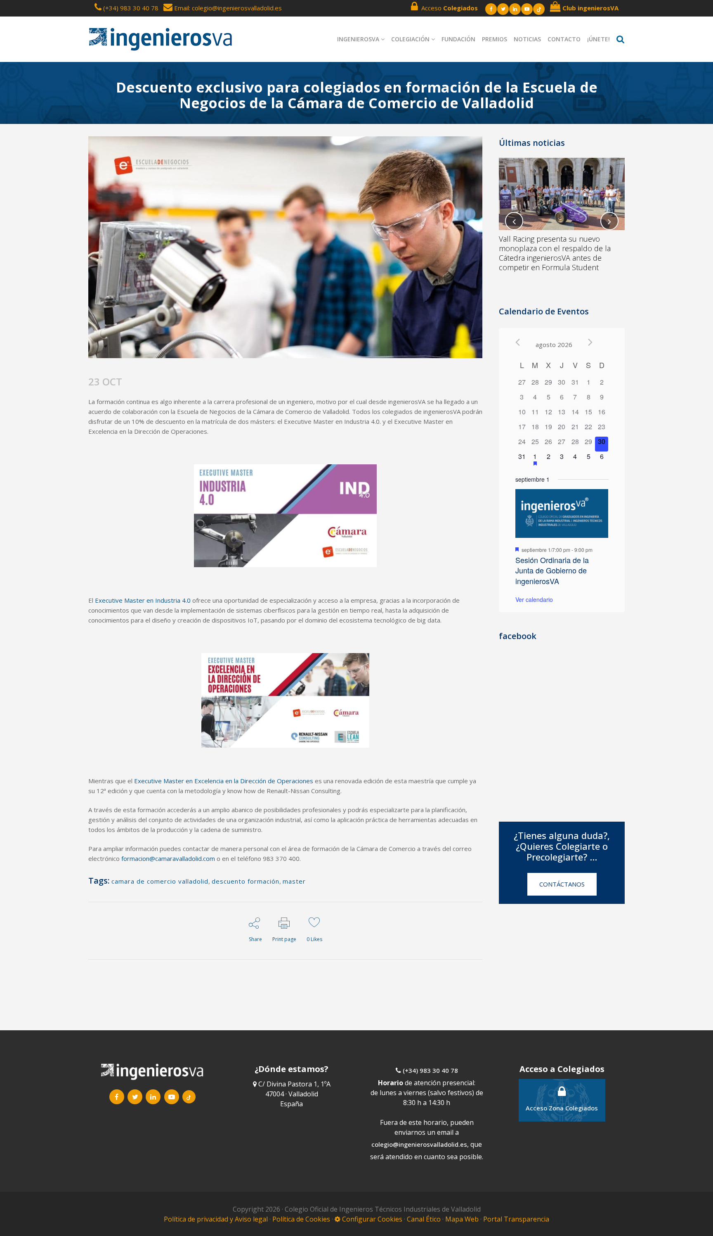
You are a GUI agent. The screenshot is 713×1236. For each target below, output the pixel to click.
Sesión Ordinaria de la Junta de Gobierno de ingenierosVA (552, 570)
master (294, 881)
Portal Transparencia (516, 1219)
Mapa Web (462, 1219)
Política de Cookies (302, 1219)
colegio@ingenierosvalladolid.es (419, 1144)
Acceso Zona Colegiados (562, 1108)
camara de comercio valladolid (159, 881)
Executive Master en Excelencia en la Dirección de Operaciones (223, 781)
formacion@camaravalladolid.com (168, 858)
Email (180, 8)
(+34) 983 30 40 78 (130, 8)
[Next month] (590, 342)
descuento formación (245, 881)
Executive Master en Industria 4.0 (143, 600)
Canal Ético (424, 1219)
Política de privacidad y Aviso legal (216, 1219)
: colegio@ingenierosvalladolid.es (235, 8)
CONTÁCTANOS (562, 884)
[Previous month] (517, 342)
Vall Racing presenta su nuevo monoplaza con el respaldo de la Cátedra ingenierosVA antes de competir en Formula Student (555, 253)
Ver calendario (534, 599)
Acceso (448, 8)
